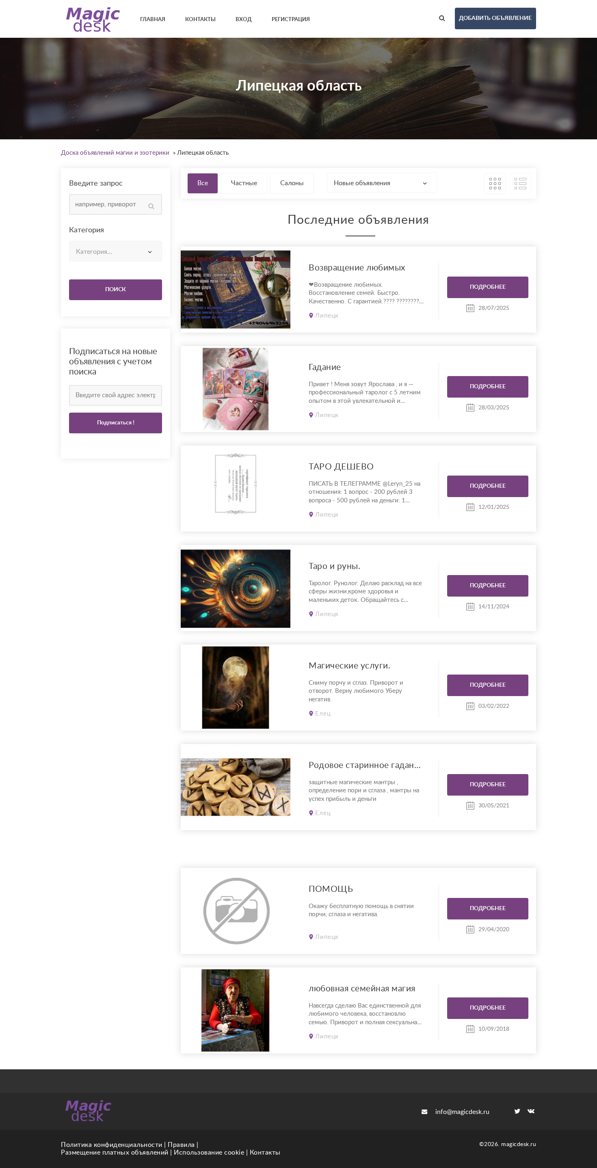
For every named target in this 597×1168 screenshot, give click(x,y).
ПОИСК (115, 289)
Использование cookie (209, 1152)
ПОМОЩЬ (331, 889)
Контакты (265, 1152)
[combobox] (115, 251)
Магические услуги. (349, 666)
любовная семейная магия (362, 988)
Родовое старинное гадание (366, 765)
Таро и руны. (334, 566)
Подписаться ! (115, 423)
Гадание (325, 367)
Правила (181, 1145)
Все (202, 183)
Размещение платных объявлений (115, 1152)
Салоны (292, 183)
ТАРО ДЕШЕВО (341, 467)
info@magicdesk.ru (462, 1112)
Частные (244, 183)
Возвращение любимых (357, 268)
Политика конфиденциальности (111, 1145)
